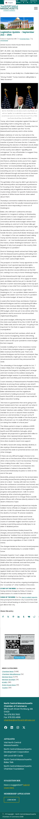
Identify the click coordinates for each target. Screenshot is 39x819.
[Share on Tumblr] (23, 617)
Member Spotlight (8, 680)
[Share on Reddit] (34, 617)
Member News (7, 677)
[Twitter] (24, 727)
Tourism (5, 688)
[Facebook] (6, 727)
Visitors (18, 2)
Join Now (11, 800)
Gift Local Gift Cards (13, 755)
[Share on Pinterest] (13, 617)
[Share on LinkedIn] (18, 617)
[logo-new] (15, 8)
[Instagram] (18, 727)
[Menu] (35, 6)
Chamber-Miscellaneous (11, 674)
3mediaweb (4, 40)
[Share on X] (8, 617)
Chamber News (25, 39)
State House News (9, 685)
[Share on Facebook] (3, 617)
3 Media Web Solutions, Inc (3, 814)
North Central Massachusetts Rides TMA (18, 761)
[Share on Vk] (29, 617)
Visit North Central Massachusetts (12, 744)
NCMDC (5, 682)
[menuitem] (24, 0)
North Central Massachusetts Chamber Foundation (18, 767)
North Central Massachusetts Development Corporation (18, 750)
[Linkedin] (12, 727)
